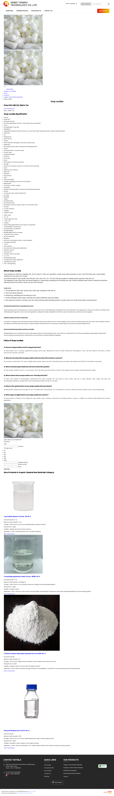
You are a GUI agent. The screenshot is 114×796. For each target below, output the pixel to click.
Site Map (46, 776)
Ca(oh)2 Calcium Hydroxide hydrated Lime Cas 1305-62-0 (25, 653)
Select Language (70, 3)
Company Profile (22, 10)
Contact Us (48, 10)
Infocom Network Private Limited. (24, 793)
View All (65, 776)
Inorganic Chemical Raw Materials (73, 767)
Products (6, 95)
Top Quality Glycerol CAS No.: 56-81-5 (17, 516)
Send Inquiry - (103, 11)
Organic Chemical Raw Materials (13, 97)
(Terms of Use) (32, 791)
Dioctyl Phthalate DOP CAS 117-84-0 (16, 731)
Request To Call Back (10, 91)
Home (5, 93)
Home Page (9, 10)
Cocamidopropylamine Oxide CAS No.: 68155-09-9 (22, 576)
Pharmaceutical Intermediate (72, 773)
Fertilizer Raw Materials (69, 770)
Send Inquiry (9, 89)
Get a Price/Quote (9, 108)
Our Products (36, 10)
